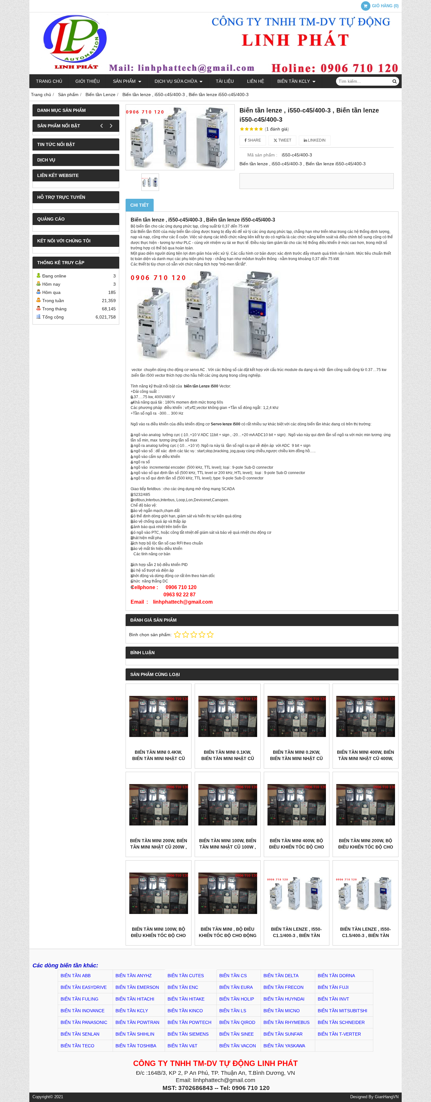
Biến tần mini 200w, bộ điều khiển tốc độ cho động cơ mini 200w (365, 847)
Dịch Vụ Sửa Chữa (176, 81)
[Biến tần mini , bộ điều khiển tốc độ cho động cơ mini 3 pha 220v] (227, 893)
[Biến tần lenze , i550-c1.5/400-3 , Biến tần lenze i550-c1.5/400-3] (365, 893)
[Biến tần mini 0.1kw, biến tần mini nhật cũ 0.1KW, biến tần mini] (227, 716)
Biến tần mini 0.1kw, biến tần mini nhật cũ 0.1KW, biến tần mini (227, 758)
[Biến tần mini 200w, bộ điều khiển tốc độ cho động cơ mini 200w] (365, 804)
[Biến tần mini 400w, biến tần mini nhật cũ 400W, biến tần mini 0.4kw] (365, 716)
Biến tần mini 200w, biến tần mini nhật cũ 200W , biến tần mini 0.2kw (158, 847)
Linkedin (316, 140)
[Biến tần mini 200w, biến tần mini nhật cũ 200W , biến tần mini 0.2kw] (158, 804)
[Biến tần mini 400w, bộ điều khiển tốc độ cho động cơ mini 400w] (296, 804)
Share (254, 140)
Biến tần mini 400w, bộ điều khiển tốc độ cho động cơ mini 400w (296, 847)
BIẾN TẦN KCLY (294, 81)
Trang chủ (49, 81)
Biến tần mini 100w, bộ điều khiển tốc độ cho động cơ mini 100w (158, 935)
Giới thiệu (87, 81)
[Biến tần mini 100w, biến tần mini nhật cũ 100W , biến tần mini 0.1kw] (227, 804)
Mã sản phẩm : (262, 154)
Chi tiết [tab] (139, 205)
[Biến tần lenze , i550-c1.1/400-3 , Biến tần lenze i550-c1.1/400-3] (296, 893)
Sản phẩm (125, 81)
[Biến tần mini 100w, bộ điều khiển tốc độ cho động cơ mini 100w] (158, 893)
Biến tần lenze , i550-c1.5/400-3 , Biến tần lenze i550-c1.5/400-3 (365, 935)
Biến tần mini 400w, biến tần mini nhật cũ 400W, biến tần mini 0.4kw (365, 758)
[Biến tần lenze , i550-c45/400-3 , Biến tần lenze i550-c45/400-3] (180, 137)
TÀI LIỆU (225, 81)
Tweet (284, 140)
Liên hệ (255, 81)
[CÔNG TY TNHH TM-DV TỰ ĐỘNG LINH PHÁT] (215, 72)
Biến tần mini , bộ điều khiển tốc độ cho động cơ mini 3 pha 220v (228, 935)
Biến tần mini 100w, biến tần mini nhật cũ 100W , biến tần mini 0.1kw (227, 847)
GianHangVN (387, 1097)
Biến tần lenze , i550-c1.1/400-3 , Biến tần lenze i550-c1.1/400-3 (296, 935)
